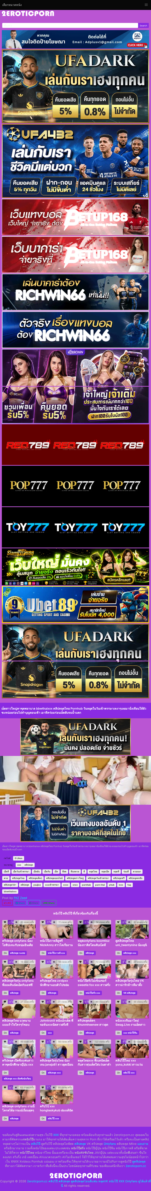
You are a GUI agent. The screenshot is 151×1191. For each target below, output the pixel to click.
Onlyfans (110, 1144)
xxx (19, 864)
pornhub (86, 884)
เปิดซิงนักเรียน (24, 1078)
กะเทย (22, 953)
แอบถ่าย (142, 1144)
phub (112, 884)
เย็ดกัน (47, 871)
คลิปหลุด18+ (10, 884)
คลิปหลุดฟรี (118, 878)
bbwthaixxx (10, 891)
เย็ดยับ (37, 871)
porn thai (100, 884)
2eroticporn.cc (136, 1166)
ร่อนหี (126, 871)
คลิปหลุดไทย (18, 878)
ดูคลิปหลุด (138, 1161)
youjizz (37, 884)
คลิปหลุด (28, 864)
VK (125, 992)
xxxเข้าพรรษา (52, 884)
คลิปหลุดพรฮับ (136, 878)
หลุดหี (116, 871)
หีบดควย (75, 871)
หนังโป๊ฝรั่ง (91, 992)
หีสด (64, 871)
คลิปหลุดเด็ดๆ (35, 878)
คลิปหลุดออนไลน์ (54, 878)
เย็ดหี (6, 871)
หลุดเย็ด (105, 871)
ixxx (121, 884)
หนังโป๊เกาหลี (54, 953)
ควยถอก (137, 871)
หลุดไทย (93, 871)
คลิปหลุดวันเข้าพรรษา (98, 878)
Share (21, 903)
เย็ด (56, 871)
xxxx (65, 884)
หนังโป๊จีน (132, 1032)
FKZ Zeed (20, 898)
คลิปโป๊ (126, 1072)
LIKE (8, 903)
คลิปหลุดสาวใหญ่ (75, 878)
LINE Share (49, 903)
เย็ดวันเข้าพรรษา (21, 871)
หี (84, 871)
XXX (56, 1135)
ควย (6, 878)
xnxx (75, 884)
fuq (129, 884)
